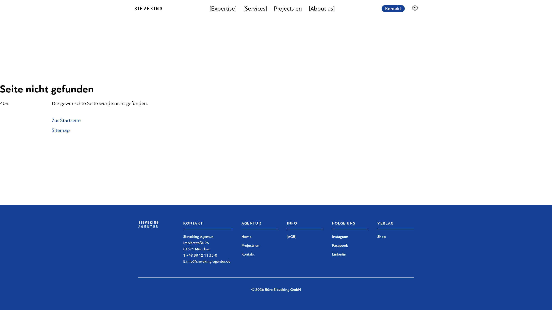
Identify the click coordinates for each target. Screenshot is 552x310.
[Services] (255, 8)
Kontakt (393, 8)
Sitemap (61, 130)
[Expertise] (223, 8)
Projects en (288, 8)
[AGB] (291, 236)
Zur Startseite (66, 120)
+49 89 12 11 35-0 (201, 255)
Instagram (340, 236)
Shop (381, 236)
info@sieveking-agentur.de (208, 261)
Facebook (340, 245)
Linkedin (339, 254)
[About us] (322, 8)
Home (246, 236)
